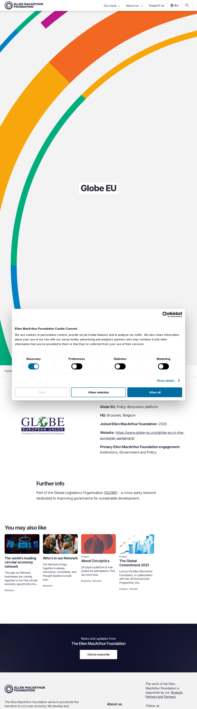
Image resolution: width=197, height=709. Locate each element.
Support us (156, 5)
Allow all (155, 392)
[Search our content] (187, 5)
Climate (133, 589)
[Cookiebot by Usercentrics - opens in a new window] (165, 315)
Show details (165, 380)
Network (9, 590)
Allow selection (98, 392)
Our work (110, 6)
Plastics (123, 589)
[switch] (76, 366)
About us (132, 6)
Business (86, 581)
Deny (42, 392)
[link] (22, 563)
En (177, 5)
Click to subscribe (98, 654)
